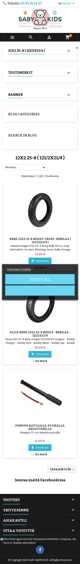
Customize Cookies (19, 269)
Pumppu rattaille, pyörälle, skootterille (40, 427)
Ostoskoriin (40, 260)
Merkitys (25, 167)
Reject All (40, 279)
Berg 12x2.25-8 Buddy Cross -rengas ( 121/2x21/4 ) (40, 240)
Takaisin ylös (62, 469)
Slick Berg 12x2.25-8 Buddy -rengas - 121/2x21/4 (40, 334)
